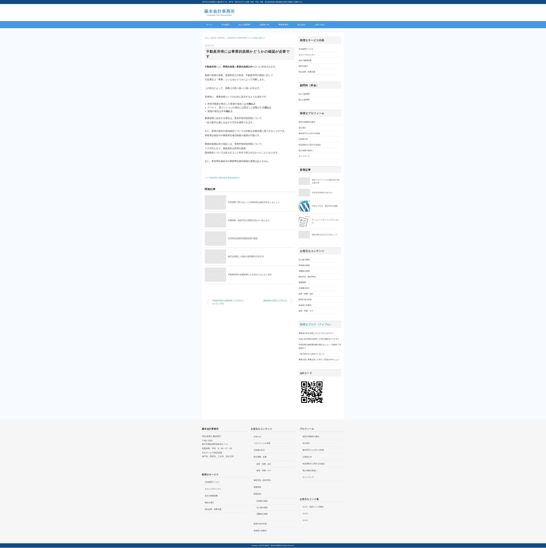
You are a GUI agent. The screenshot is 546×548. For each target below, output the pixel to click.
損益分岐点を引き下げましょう (325, 235)
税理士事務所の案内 (307, 122)
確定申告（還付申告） (308, 277)
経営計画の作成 (305, 299)
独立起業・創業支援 (307, 72)
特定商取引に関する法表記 (310, 145)
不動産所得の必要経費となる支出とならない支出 (250, 274)
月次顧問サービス (306, 49)
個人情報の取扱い (306, 150)
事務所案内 (283, 24)
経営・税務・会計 (306, 294)
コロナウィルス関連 (262, 443)
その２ (305, 513)
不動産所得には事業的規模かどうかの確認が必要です (246, 38)
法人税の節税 (304, 260)
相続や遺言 (303, 66)
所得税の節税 (304, 265)
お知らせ (257, 436)
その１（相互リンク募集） (314, 507)
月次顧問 (225, 24)
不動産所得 (213, 178)
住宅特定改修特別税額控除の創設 (243, 238)
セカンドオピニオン (307, 55)
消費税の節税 (304, 271)
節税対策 (257, 494)
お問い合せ (319, 24)
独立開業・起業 (260, 457)
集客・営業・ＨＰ (306, 311)
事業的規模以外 (234, 178)
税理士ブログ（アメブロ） (316, 324)
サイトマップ (304, 156)
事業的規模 (222, 178)
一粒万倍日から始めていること (311, 354)
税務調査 (302, 282)
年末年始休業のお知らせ (322, 193)
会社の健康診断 (305, 60)
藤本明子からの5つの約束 (309, 133)
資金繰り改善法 (305, 305)
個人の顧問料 (304, 100)
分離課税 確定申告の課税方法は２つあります (249, 220)
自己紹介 (301, 24)
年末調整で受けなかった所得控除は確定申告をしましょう (254, 202)
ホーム (209, 24)
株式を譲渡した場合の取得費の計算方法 (246, 256)
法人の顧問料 (244, 24)
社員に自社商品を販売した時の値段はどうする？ (319, 339)
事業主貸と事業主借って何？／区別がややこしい (319, 359)
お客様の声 (264, 24)
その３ (305, 520)
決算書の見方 (304, 288)
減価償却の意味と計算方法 (275, 300)
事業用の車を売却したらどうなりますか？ (316, 333)
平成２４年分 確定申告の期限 (325, 206)
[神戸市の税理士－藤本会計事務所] (219, 10)
